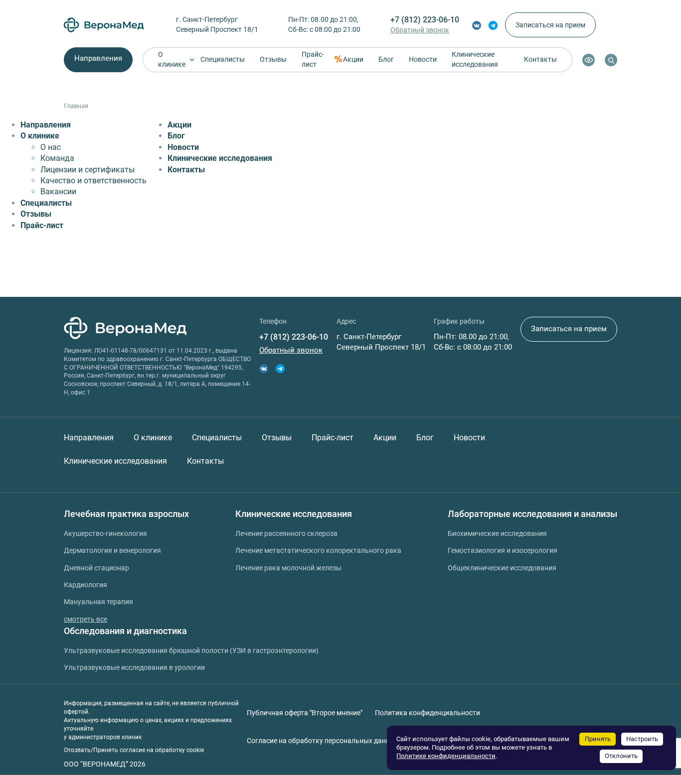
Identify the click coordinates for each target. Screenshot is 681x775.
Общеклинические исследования (502, 568)
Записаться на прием (550, 25)
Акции (353, 59)
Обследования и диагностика (125, 631)
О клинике (171, 59)
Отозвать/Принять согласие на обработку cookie (134, 750)
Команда (57, 158)
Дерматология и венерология (112, 550)
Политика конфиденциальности (427, 713)
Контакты (540, 59)
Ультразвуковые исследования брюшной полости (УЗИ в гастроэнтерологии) (191, 650)
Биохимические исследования (497, 533)
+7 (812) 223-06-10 (424, 19)
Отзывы (273, 59)
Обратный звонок (419, 30)
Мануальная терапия (98, 602)
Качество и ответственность (93, 180)
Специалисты (222, 59)
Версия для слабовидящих (588, 60)
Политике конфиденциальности (446, 756)
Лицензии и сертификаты (87, 169)
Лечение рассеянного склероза (286, 533)
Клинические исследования (475, 59)
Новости (423, 59)
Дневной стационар (96, 568)
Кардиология (85, 585)
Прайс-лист (313, 59)
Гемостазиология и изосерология (502, 550)
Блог (386, 59)
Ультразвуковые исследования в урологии (134, 667)
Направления (98, 58)
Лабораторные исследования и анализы (532, 514)
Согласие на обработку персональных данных (323, 741)
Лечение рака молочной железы (288, 568)
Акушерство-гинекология (105, 533)
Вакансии (58, 191)
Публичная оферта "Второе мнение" (304, 713)
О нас (50, 147)
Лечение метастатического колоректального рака (318, 550)
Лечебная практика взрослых (126, 514)
